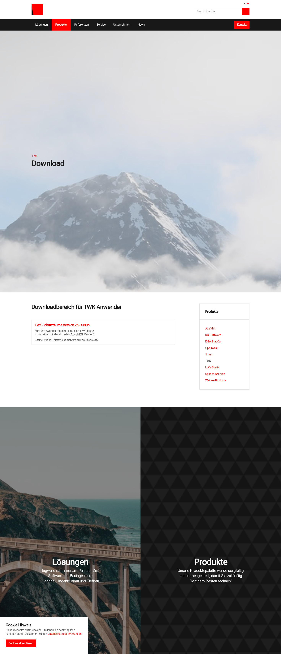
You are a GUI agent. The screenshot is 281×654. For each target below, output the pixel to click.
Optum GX (211, 348)
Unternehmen (121, 24)
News (141, 24)
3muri (208, 354)
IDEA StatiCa (213, 341)
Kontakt (242, 24)
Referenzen (81, 24)
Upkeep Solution (215, 373)
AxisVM (209, 328)
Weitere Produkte (215, 380)
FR (248, 3)
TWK (208, 361)
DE (243, 3)
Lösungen (41, 24)
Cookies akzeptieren (21, 643)
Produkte (61, 24)
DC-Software (213, 335)
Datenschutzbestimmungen (65, 633)
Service (101, 24)
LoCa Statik (212, 367)
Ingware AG (37, 9)
